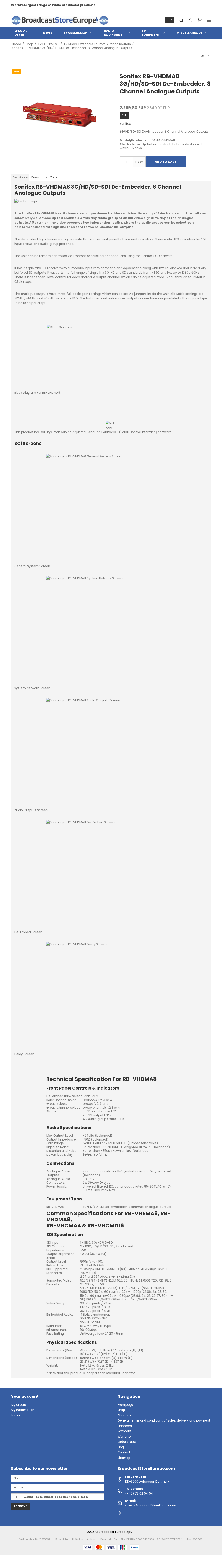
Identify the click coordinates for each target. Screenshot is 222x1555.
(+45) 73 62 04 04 (139, 1493)
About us (124, 1415)
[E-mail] (57, 1487)
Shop (121, 1410)
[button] (202, 55)
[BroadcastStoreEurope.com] (60, 20)
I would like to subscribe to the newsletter (54, 1497)
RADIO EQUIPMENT (113, 33)
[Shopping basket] (199, 20)
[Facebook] (120, 1514)
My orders (18, 1404)
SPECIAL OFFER (20, 33)
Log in (15, 1415)
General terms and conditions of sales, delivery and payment (164, 1420)
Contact (124, 1452)
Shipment (125, 1426)
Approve (20, 1506)
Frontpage (125, 1404)
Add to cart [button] (165, 162)
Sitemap (124, 1458)
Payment (124, 1431)
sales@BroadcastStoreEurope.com (151, 1505)
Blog (121, 1447)
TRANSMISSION (76, 33)
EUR (169, 20)
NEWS (47, 33)
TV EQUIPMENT (151, 33)
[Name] (57, 1478)
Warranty (125, 1436)
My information (22, 1410)
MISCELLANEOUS (189, 33)
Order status (127, 1442)
